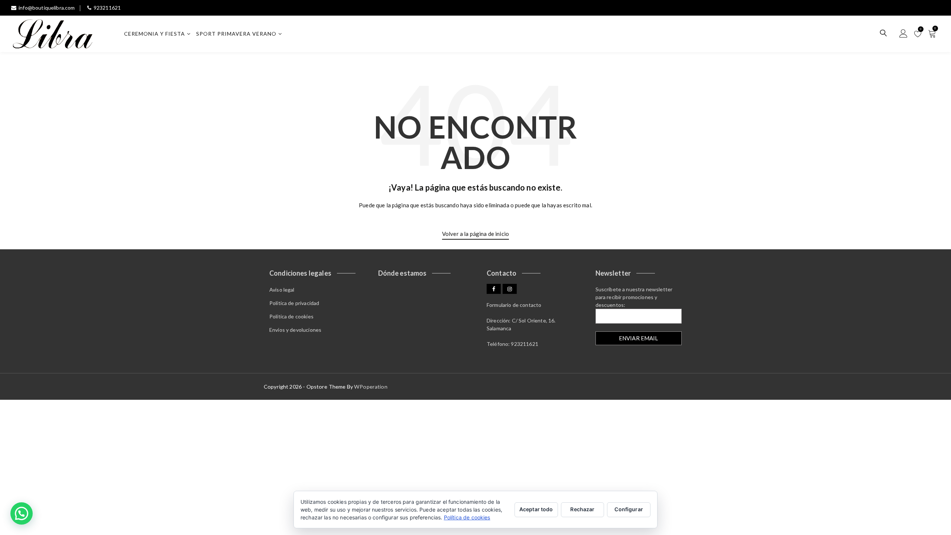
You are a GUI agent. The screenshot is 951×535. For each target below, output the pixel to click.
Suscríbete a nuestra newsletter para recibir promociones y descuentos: (634, 297)
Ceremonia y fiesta (154, 33)
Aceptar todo (536, 509)
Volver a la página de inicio (475, 233)
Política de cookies (291, 316)
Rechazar (582, 509)
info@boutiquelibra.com (47, 7)
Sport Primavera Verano (236, 33)
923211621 (107, 7)
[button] (21, 513)
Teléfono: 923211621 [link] (512, 344)
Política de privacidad (294, 303)
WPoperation (370, 386)
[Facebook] (494, 289)
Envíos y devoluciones (295, 330)
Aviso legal (282, 289)
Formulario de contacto (514, 305)
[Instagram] (510, 289)
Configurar (628, 509)
